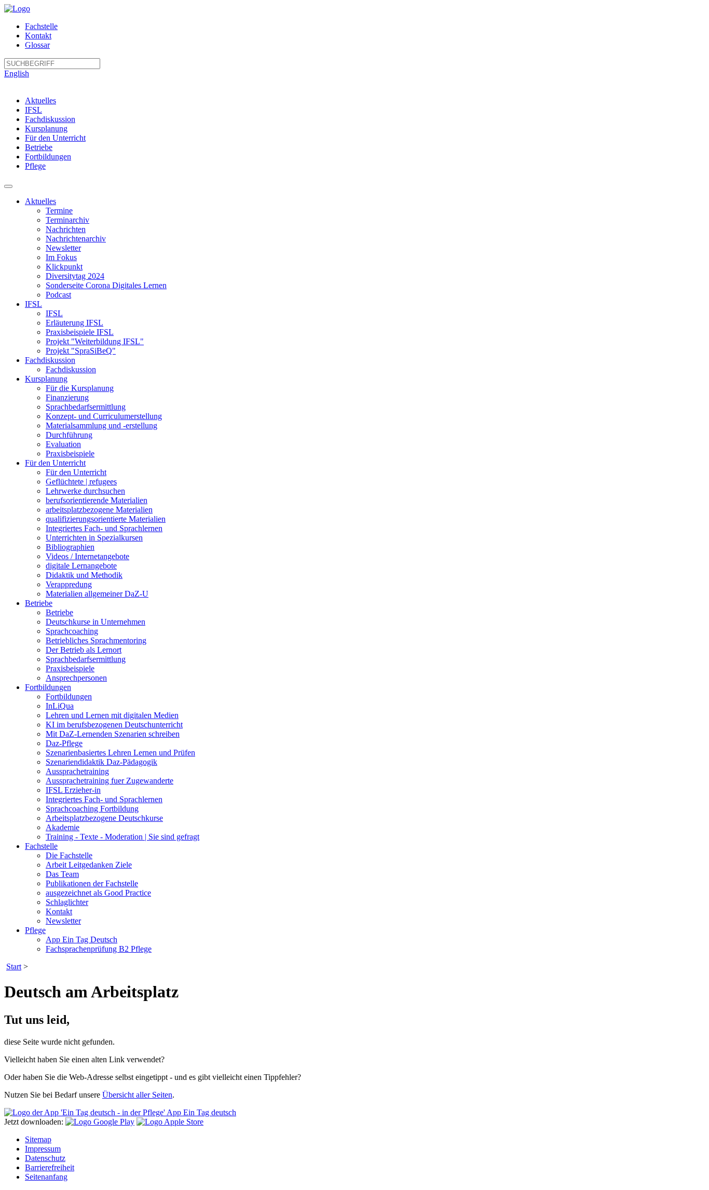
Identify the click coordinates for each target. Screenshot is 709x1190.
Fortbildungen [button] (48, 687)
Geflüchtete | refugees (81, 481)
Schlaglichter (67, 902)
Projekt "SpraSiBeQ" (81, 350)
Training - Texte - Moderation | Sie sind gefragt (122, 836)
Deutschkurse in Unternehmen (95, 621)
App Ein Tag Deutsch (81, 939)
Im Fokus (61, 257)
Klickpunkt (64, 266)
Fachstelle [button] (41, 846)
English (16, 73)
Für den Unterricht (55, 137)
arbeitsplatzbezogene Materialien (99, 509)
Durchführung (69, 434)
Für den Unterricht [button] (55, 462)
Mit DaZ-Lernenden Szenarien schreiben (113, 733)
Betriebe (38, 147)
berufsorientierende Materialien (96, 500)
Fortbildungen (48, 156)
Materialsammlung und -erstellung (101, 425)
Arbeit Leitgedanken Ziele (89, 864)
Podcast (58, 294)
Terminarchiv (67, 219)
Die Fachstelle (69, 855)
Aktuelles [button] (40, 201)
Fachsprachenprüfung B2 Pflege (99, 948)
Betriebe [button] (38, 603)
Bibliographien (70, 547)
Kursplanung (46, 128)
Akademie (62, 827)
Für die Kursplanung (80, 388)
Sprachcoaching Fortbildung (92, 808)
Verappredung (69, 584)
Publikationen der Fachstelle (92, 883)
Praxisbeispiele (70, 453)
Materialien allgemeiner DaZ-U (97, 593)
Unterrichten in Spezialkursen (94, 537)
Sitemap (38, 1139)
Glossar (37, 44)
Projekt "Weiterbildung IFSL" (95, 341)
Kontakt (38, 35)
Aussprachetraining (77, 771)
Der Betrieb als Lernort (83, 649)
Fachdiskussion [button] (50, 360)
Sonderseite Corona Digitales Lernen (106, 285)
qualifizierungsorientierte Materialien (106, 519)
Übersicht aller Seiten (137, 1094)
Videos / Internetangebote (87, 556)
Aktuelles (40, 100)
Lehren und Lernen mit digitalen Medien (112, 715)
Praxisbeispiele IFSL (80, 332)
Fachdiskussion (50, 119)
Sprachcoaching (72, 631)
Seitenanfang (46, 1176)
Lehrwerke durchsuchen (85, 490)
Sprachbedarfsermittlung (86, 406)
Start (13, 966)
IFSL (33, 109)
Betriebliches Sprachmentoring (96, 640)
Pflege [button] (35, 930)
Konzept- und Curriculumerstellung (104, 416)
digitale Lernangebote (81, 565)
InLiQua (60, 705)
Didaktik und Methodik (84, 575)
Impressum (43, 1148)
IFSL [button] (33, 304)
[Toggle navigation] (8, 186)
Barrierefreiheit (49, 1167)
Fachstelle (41, 26)
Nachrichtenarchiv (76, 238)
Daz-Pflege (64, 743)
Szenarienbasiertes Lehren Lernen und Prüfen (120, 752)
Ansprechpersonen (76, 677)
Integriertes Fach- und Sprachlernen (104, 528)
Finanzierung (67, 397)
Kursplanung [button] (46, 378)
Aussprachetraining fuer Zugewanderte (109, 780)
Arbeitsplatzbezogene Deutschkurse (104, 818)
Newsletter (63, 248)
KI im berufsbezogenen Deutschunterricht (114, 724)
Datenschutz (45, 1158)
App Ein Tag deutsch (200, 1112)
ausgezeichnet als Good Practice (98, 892)
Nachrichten (66, 229)
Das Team (62, 874)
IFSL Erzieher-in (73, 790)
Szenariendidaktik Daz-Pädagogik (101, 762)
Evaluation (63, 444)
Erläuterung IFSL (74, 322)
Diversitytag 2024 (75, 276)
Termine (59, 210)
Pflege (35, 165)
